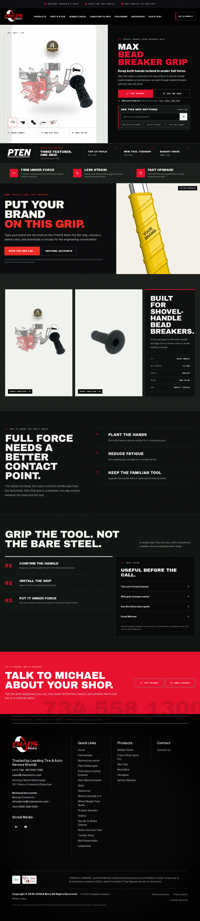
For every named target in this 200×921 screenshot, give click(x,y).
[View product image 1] (12, 122)
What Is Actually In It (89, 796)
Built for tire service (102, 4)
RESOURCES (138, 16)
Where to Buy (19, 898)
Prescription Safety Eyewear (89, 773)
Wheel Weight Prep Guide (89, 803)
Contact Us (163, 749)
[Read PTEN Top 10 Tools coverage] (22, 153)
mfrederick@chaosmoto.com (30, 801)
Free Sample (85, 755)
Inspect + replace (182, 387)
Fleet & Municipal (88, 765)
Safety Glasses (127, 780)
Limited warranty (179, 900)
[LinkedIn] (16, 826)
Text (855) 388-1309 (169, 101)
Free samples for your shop (140, 4)
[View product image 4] (43, 122)
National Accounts (89, 760)
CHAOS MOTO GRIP (100, 16)
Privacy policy (180, 894)
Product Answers (88, 810)
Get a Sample (185, 16)
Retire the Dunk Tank (90, 830)
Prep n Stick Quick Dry (128, 757)
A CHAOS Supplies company (95, 894)
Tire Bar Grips (86, 835)
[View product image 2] (22, 122)
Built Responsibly (88, 840)
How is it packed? (154, 124)
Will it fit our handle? (132, 124)
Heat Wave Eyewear (90, 780)
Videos (82, 815)
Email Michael (182, 683)
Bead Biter (124, 769)
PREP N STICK (57, 16)
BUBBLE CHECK (77, 16)
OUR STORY (155, 16)
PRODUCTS (40, 16)
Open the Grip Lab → (22, 251)
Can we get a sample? (177, 124)
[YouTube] (26, 826)
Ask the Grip (174, 93)
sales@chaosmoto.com (26, 775)
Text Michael (137, 93)
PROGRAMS (121, 16)
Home (81, 749)
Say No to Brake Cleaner (87, 822)
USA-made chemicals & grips (63, 4)
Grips (81, 785)
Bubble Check (126, 749)
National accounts (59, 251)
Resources (84, 790)
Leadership (84, 845)
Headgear (123, 774)
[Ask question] (183, 116)
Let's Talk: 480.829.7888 (27, 769)
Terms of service (160, 894)
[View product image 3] (33, 122)
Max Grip (123, 764)
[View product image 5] (53, 122)
